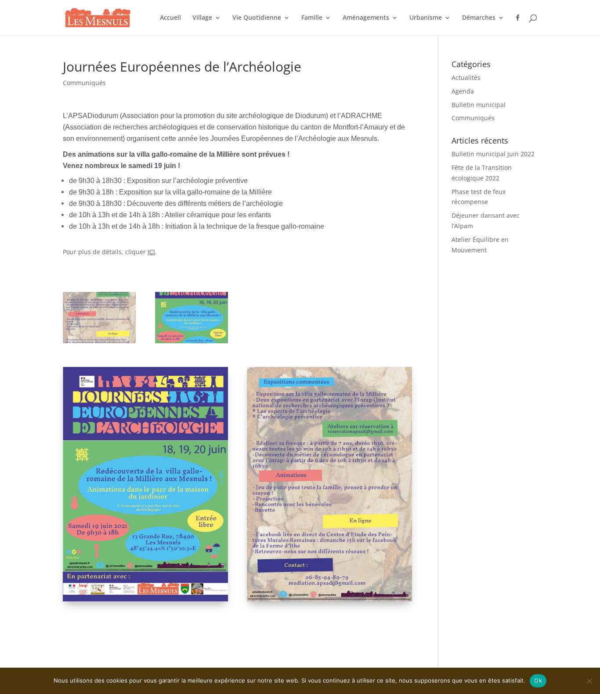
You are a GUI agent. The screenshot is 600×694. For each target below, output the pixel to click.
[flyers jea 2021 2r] (99, 343)
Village (202, 18)
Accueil (170, 18)
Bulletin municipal (479, 105)
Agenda (463, 91)
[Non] (589, 680)
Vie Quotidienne (256, 18)
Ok (538, 680)
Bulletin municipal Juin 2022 (493, 154)
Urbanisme (425, 18)
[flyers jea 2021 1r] (191, 343)
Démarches (478, 18)
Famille (311, 18)
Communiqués (84, 83)
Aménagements (366, 18)
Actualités (466, 77)
